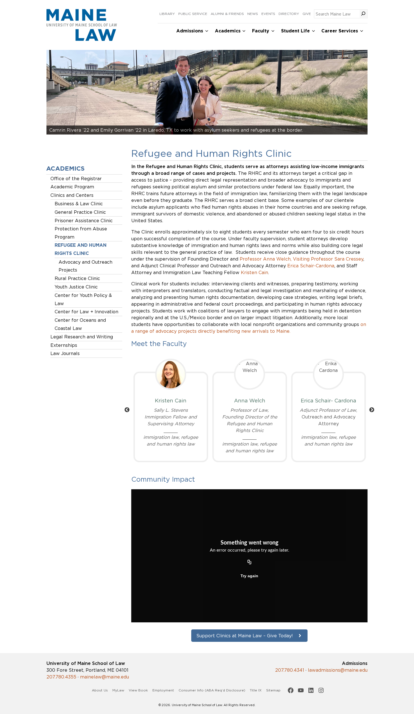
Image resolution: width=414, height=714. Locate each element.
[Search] (363, 14)
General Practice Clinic (80, 212)
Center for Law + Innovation (86, 311)
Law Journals (65, 353)
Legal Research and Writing (81, 337)
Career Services (339, 31)
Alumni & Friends (227, 14)
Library (167, 14)
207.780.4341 (289, 670)
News (252, 14)
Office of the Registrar (76, 178)
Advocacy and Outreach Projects (85, 266)
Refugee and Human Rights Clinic (80, 249)
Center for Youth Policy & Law (83, 299)
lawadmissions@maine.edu (338, 670)
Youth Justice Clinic (76, 287)
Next (372, 410)
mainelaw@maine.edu (104, 677)
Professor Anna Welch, (265, 259)
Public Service (192, 14)
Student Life (295, 31)
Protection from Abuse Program (81, 233)
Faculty (260, 31)
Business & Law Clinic (79, 203)
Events (268, 14)
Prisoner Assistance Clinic (84, 220)
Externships (63, 345)
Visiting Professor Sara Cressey (328, 259)
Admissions (189, 31)
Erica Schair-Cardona (310, 265)
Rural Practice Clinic (77, 278)
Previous (127, 410)
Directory (289, 14)
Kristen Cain (254, 272)
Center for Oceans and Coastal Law (80, 324)
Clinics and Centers (72, 195)
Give (306, 14)
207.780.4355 (61, 677)
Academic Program (72, 186)
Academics (228, 31)
